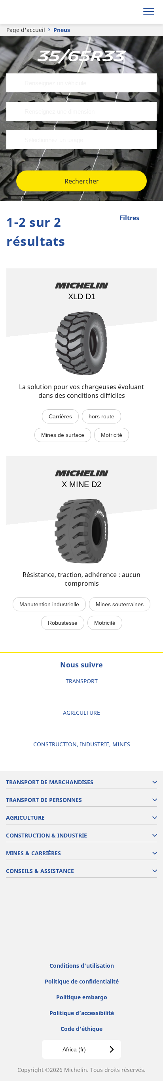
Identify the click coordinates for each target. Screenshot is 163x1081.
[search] (130, 12)
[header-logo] (37, 12)
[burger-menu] (149, 12)
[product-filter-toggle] (151, 219)
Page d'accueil (25, 30)
